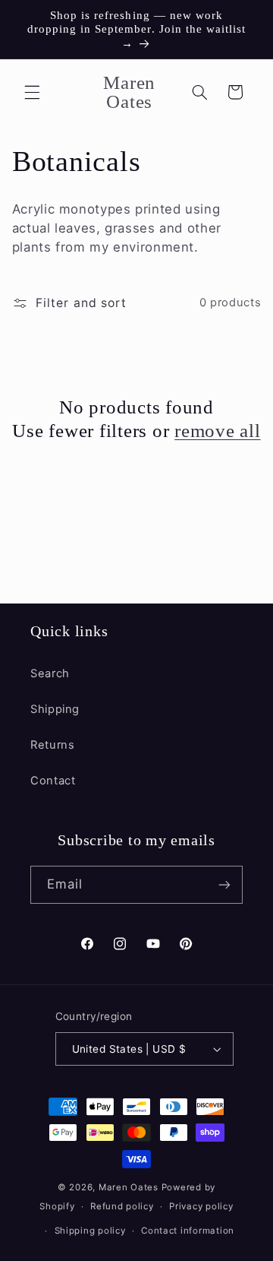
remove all (217, 430)
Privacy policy (201, 1206)
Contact (52, 780)
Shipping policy (90, 1230)
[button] (31, 91)
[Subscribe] (224, 884)
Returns (52, 745)
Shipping (55, 709)
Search (50, 673)
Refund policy (122, 1206)
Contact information (187, 1230)
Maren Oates (128, 1187)
